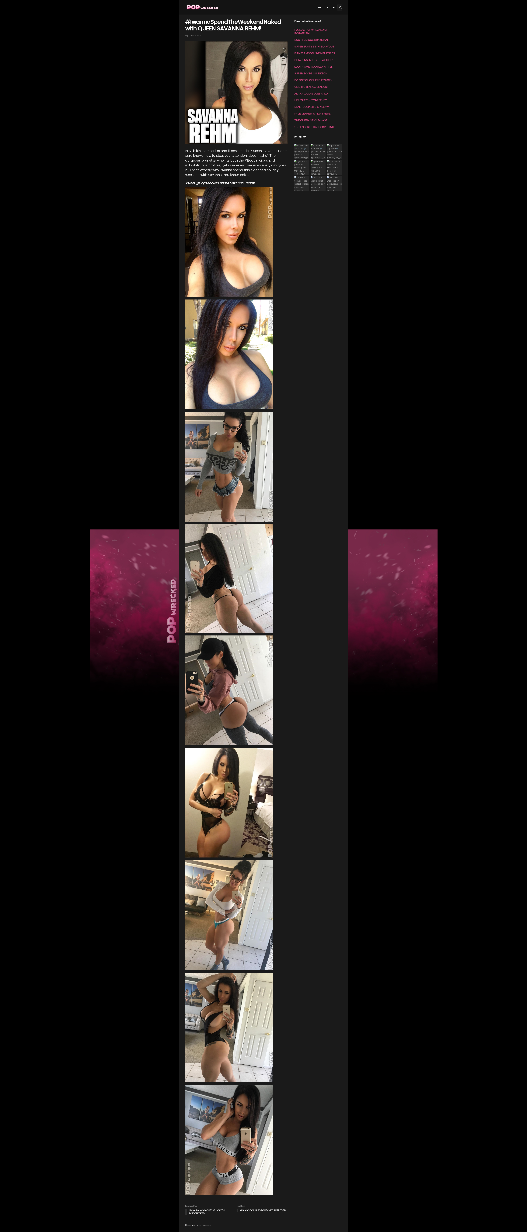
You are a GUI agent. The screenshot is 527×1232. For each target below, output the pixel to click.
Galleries (330, 7)
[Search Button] (340, 7)
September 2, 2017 (193, 36)
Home (320, 7)
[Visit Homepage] (202, 7)
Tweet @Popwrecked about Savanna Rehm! (220, 183)
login (194, 1225)
